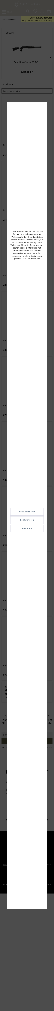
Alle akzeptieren (27, 511)
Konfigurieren (27, 519)
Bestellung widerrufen (41, 17)
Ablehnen (27, 528)
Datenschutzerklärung (43, 20)
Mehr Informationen (31, 258)
